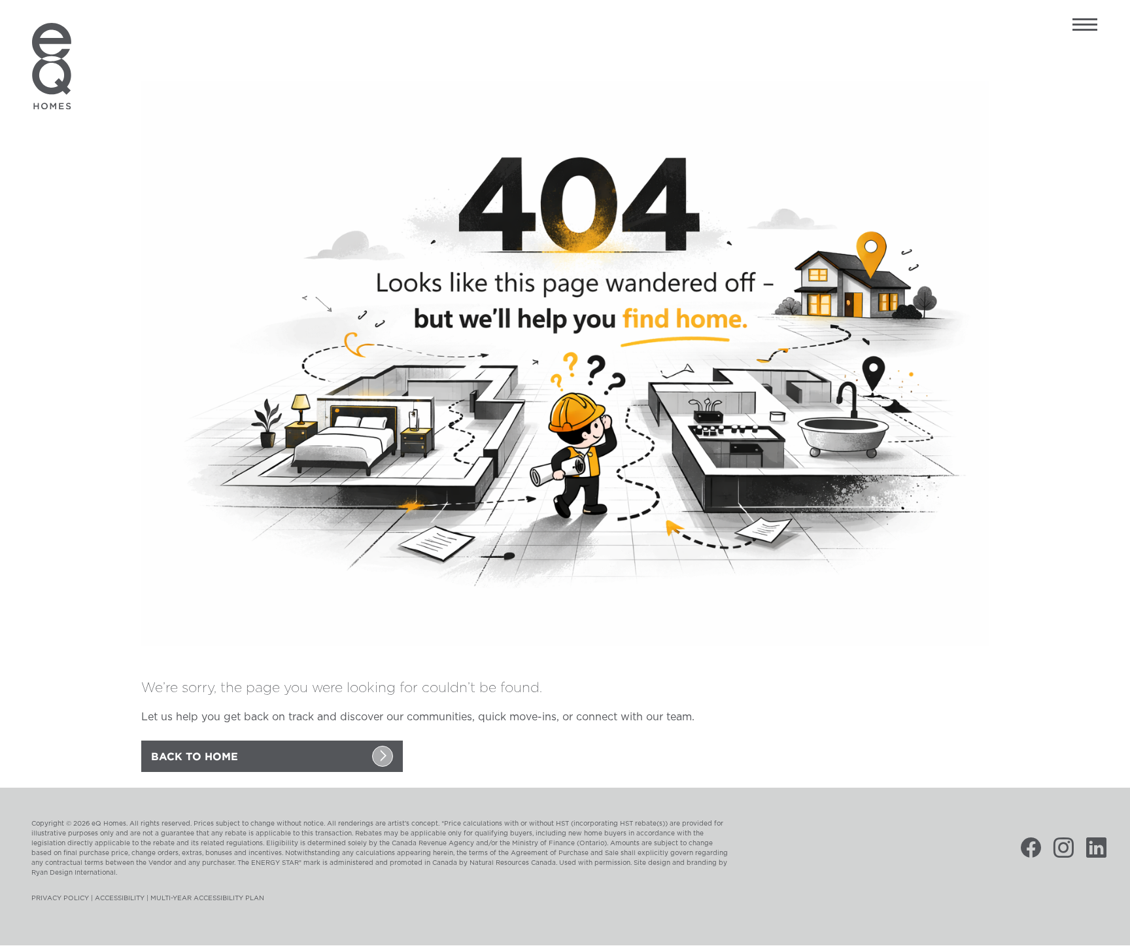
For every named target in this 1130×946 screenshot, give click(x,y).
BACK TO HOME (194, 756)
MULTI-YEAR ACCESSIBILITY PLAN (207, 898)
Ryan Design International (73, 872)
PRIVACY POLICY (60, 898)
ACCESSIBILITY (120, 898)
